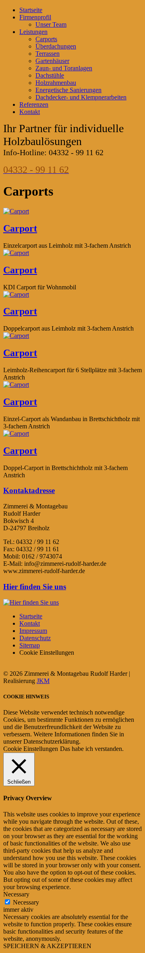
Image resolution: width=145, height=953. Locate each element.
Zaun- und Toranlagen (63, 68)
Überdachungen (55, 46)
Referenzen (33, 104)
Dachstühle (49, 75)
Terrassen (47, 53)
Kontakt (29, 111)
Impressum (33, 630)
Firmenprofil (35, 17)
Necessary (26, 902)
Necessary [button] (16, 894)
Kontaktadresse (29, 490)
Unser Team (50, 24)
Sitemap (29, 645)
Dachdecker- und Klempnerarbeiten (80, 97)
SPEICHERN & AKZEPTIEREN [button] (47, 945)
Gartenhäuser (52, 60)
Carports (46, 39)
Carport (20, 228)
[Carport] (16, 211)
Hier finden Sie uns (34, 586)
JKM (43, 680)
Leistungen (33, 31)
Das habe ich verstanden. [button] (92, 748)
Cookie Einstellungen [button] (30, 748)
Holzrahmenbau (55, 82)
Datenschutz (35, 638)
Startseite (30, 9)
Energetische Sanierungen (68, 89)
